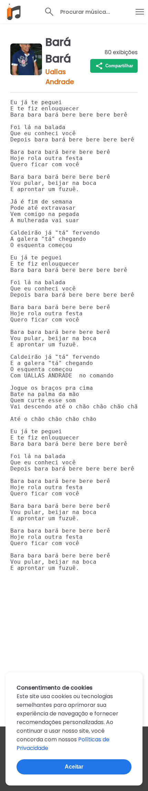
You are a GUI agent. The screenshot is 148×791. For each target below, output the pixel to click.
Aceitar (74, 767)
